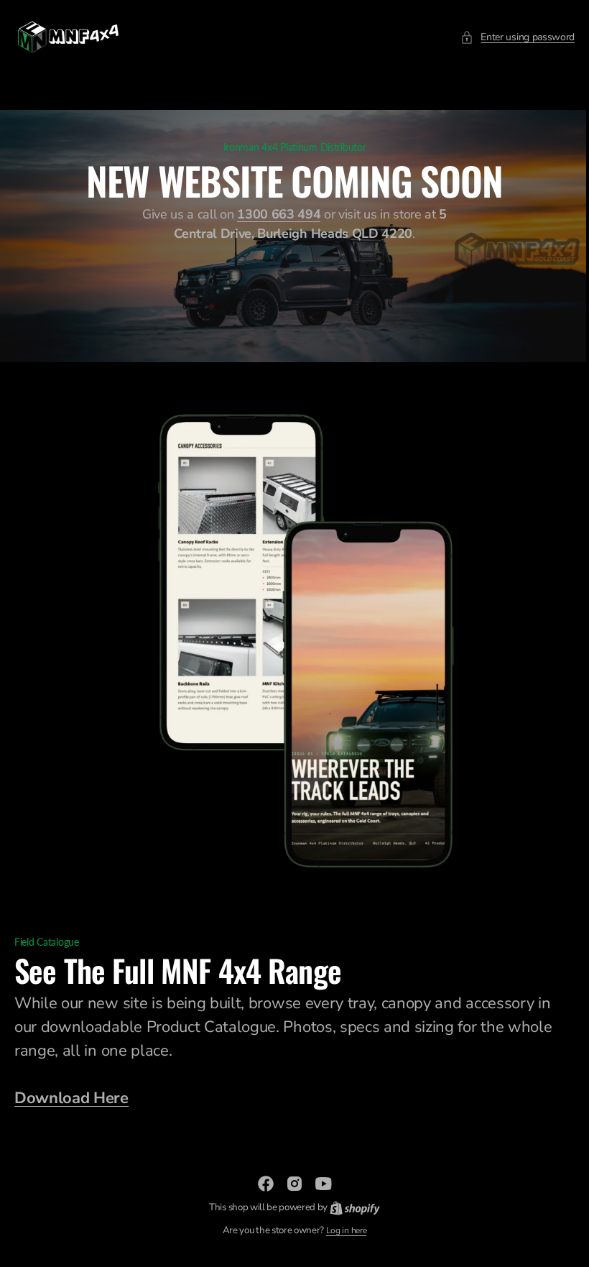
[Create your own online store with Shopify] (349, 1207)
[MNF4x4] (68, 37)
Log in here (340, 1230)
